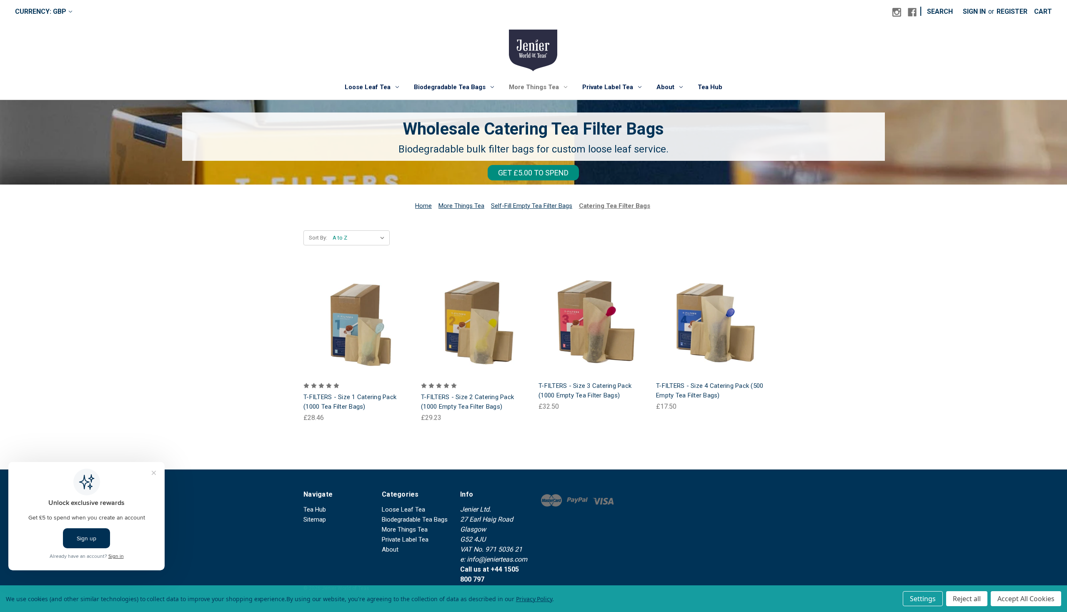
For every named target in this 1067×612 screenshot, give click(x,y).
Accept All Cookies (1025, 598)
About (665, 87)
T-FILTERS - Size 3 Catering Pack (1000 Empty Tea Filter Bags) (585, 390)
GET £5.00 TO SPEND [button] (533, 172)
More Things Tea (534, 87)
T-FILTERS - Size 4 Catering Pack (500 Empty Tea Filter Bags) (709, 390)
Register (1012, 11)
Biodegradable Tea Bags (450, 87)
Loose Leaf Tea (368, 87)
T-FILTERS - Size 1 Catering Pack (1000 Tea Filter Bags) (349, 401)
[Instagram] (896, 12)
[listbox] (360, 238)
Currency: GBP (40, 11)
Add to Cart (357, 339)
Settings (923, 598)
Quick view (356, 305)
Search (940, 11)
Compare (354, 323)
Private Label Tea (607, 87)
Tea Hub (710, 87)
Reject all (967, 598)
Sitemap (314, 519)
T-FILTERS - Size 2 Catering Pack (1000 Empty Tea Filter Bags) (467, 401)
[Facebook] (912, 12)
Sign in (974, 11)
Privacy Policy (534, 599)
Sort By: (318, 238)
